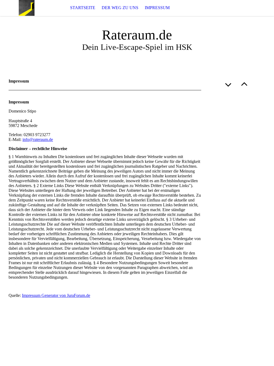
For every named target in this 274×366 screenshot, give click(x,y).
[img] (27, 8)
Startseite (82, 7)
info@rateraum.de (37, 139)
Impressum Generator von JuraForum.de (56, 295)
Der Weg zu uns (120, 7)
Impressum (157, 7)
